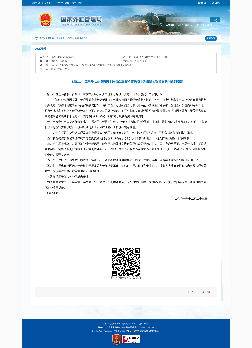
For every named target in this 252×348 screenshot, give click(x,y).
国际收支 (189, 25)
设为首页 (202, 3)
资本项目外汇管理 (64, 38)
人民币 (209, 25)
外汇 (197, 25)
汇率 (202, 25)
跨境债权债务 (81, 38)
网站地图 (126, 323)
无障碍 (81, 3)
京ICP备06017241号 (123, 331)
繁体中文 (48, 3)
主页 (42, 38)
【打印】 (192, 292)
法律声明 (116, 323)
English (60, 3)
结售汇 (180, 25)
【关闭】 (206, 292)
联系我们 (107, 323)
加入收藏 (216, 3)
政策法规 (50, 38)
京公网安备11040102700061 (148, 331)
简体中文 (36, 3)
